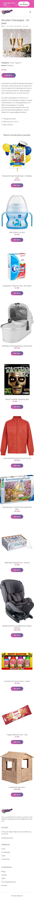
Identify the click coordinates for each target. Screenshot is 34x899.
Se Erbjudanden (24, 3)
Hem (2, 26)
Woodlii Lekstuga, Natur (17, 787)
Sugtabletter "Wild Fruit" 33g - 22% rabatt (17, 286)
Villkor (3, 878)
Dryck (3, 849)
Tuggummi (17, 63)
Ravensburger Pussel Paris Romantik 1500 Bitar (17, 508)
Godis (12, 63)
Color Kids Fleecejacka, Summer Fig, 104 (17, 458)
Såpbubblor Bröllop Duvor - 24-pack (17, 563)
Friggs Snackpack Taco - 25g (17, 735)
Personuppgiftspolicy (8, 882)
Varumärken (5, 859)
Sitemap (4, 885)
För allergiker (5, 852)
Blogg (3, 871)
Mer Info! (8, 75)
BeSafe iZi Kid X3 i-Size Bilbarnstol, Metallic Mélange (17, 627)
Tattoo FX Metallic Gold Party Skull (17, 399)
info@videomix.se (7, 838)
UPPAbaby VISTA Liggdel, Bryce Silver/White (17, 346)
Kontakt (4, 875)
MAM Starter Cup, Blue (17, 232)
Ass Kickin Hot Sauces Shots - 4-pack (17, 681)
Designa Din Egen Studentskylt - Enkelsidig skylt (17, 177)
